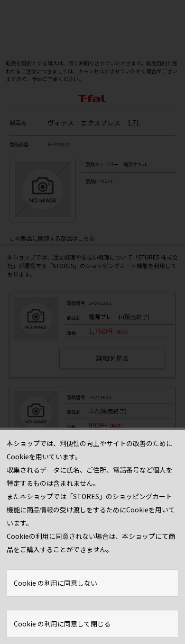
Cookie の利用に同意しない (55, 583)
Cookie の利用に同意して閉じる (62, 623)
